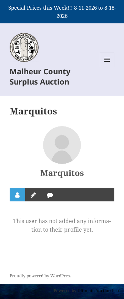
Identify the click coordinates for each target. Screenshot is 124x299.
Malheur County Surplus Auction (40, 76)
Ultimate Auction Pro (98, 291)
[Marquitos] (62, 145)
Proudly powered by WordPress (40, 276)
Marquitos (62, 172)
